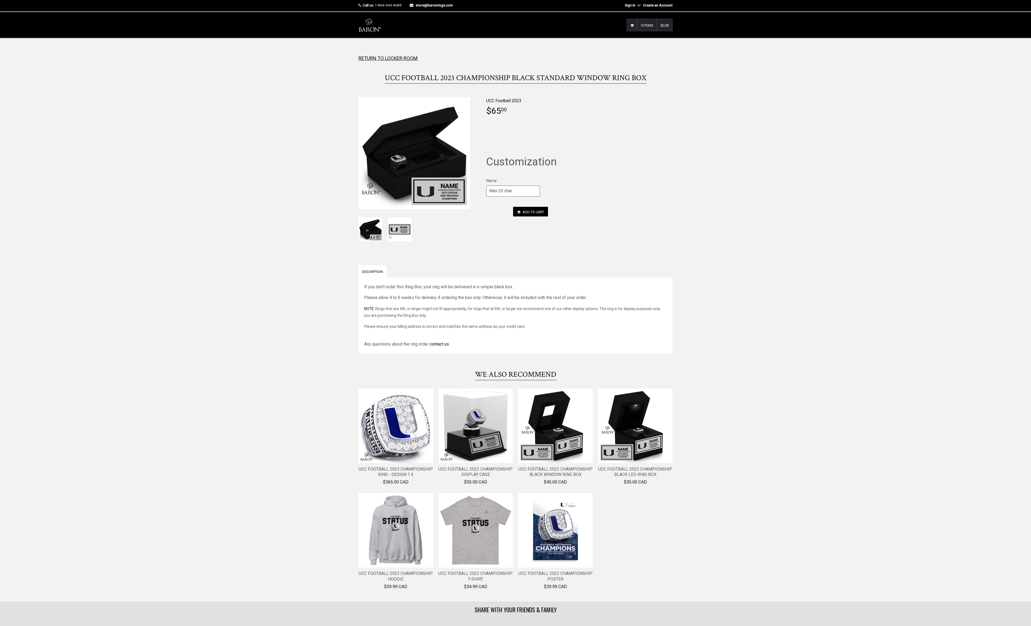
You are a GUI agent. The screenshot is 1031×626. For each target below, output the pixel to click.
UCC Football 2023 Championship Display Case (475, 472)
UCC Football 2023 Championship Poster (555, 576)
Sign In (630, 5)
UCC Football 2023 (503, 100)
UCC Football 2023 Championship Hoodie (396, 576)
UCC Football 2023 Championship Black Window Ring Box (555, 472)
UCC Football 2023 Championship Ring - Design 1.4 (396, 472)
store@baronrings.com (434, 5)
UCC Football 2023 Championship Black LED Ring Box (635, 472)
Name (491, 180)
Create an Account (658, 5)
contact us (439, 344)
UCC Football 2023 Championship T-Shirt (475, 576)
